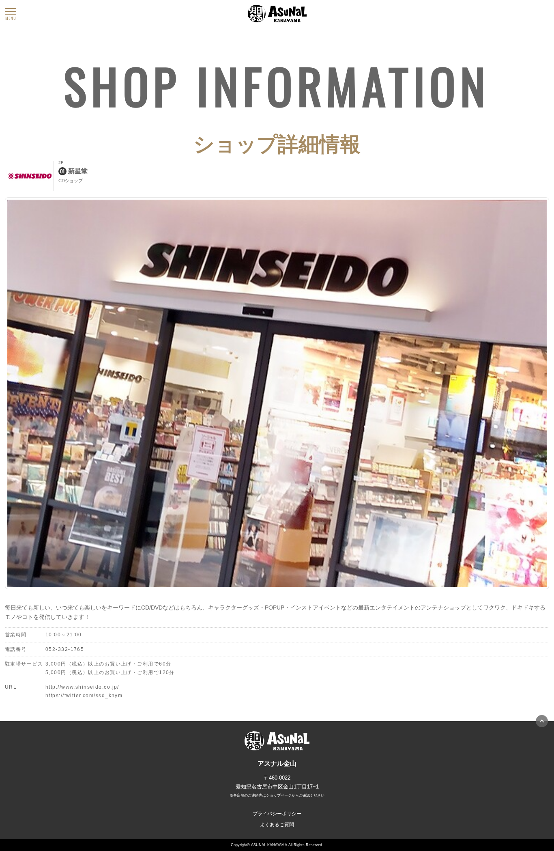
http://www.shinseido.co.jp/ (82, 687)
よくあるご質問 (277, 824)
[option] (277, 393)
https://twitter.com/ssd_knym (83, 695)
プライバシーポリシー (277, 814)
